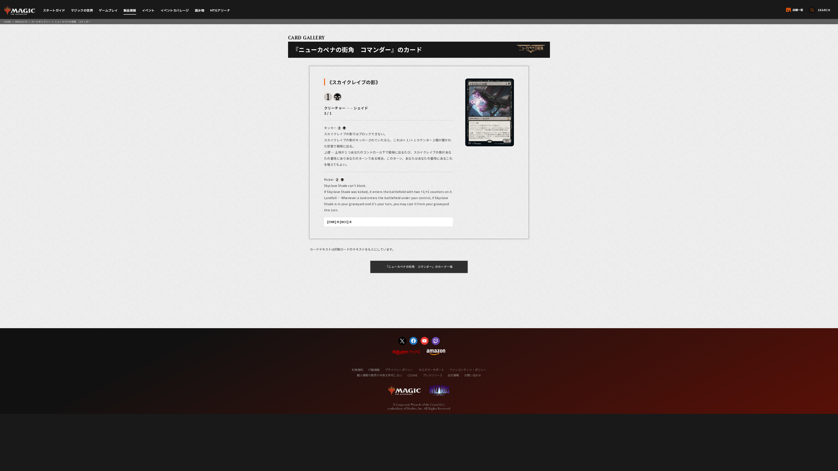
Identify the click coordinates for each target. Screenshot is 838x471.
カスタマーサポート (431, 370)
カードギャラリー (40, 21)
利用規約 (357, 370)
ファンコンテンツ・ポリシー (467, 370)
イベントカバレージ (175, 10)
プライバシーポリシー (399, 370)
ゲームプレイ (108, 10)
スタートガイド (54, 10)
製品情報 (130, 10)
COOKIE (412, 375)
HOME (7, 21)
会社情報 (453, 375)
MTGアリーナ (220, 10)
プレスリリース (432, 375)
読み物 (199, 10)
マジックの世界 (82, 10)
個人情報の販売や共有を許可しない (379, 375)
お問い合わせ (472, 375)
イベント (148, 10)
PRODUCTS (21, 21)
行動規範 (374, 370)
